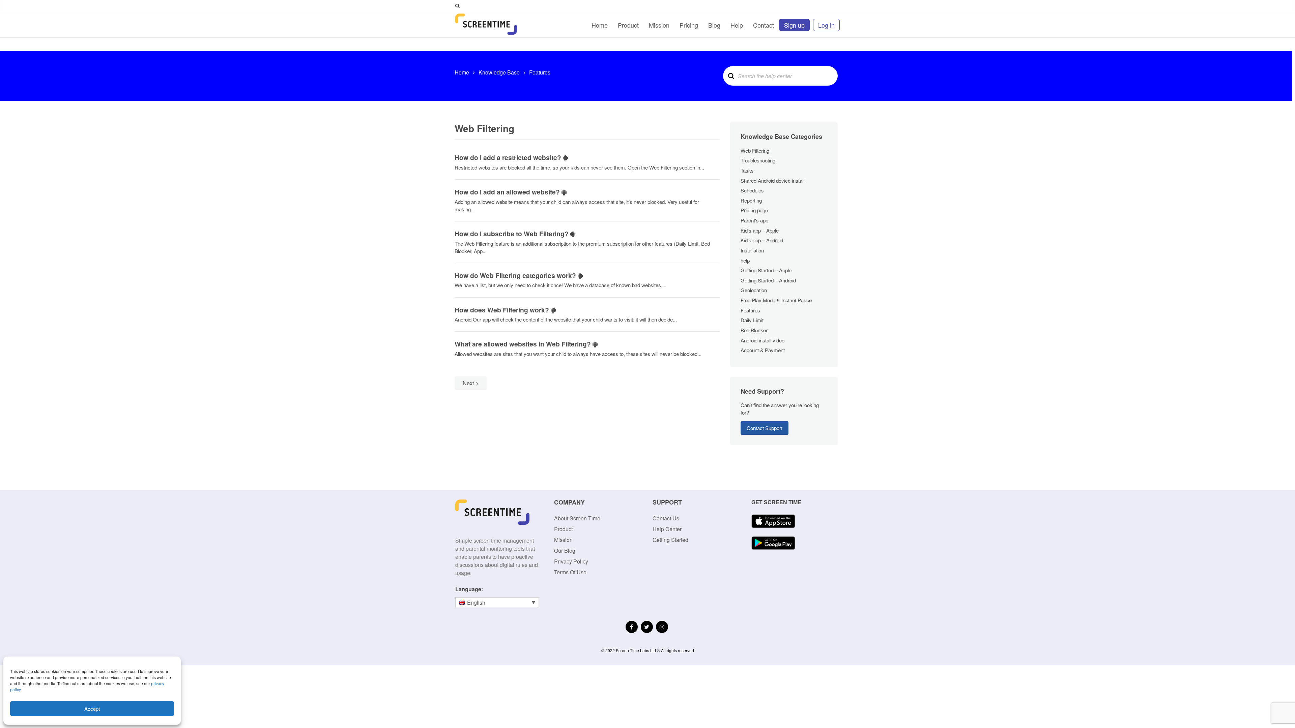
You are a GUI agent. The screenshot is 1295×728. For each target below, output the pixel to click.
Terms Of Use (570, 572)
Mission (659, 25)
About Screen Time (577, 518)
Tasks (747, 170)
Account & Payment (763, 350)
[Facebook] (632, 627)
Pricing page (754, 210)
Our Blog (564, 550)
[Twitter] (647, 627)
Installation (752, 250)
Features (750, 310)
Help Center (667, 529)
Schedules (752, 190)
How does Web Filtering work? (503, 309)
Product (628, 25)
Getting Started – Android (768, 280)
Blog (714, 25)
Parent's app (754, 220)
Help (736, 25)
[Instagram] (662, 627)
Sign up (794, 25)
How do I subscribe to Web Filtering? (512, 233)
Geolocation (754, 290)
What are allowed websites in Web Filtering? (524, 343)
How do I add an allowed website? (508, 191)
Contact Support (764, 427)
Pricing (689, 25)
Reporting (751, 200)
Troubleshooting (758, 160)
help (745, 260)
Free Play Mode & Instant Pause (776, 300)
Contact (763, 25)
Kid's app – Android (762, 240)
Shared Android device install (772, 180)
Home (600, 25)
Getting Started (670, 540)
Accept (92, 708)
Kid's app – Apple (760, 230)
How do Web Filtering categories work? (516, 275)
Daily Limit (752, 320)
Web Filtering (755, 150)
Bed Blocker (754, 330)
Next (468, 383)
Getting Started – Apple (766, 270)
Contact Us (666, 518)
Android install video (762, 340)
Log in (826, 25)
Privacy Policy (571, 561)
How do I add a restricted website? (509, 157)
